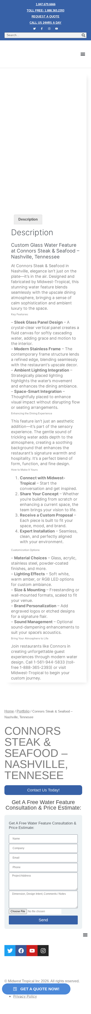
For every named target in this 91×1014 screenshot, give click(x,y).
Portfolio (23, 711)
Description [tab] (28, 219)
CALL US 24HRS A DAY (45, 22)
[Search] (83, 35)
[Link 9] (33, 54)
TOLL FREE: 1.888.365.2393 (45, 10)
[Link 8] (57, 28)
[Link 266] (43, 950)
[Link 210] (45, 142)
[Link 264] (21, 950)
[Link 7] (49, 28)
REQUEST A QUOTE (45, 16)
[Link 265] (32, 950)
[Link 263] (9, 950)
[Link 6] (42, 28)
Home (9, 711)
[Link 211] (19, 184)
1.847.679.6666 (45, 4)
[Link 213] (14, 698)
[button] (83, 54)
